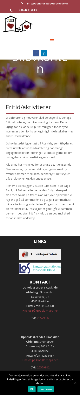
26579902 (43, 318)
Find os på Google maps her (40, 310)
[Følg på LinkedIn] (44, 53)
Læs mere (45, 389)
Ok (32, 389)
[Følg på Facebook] (36, 53)
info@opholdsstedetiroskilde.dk (47, 3)
